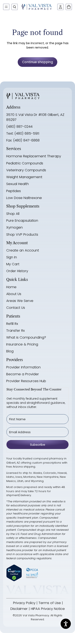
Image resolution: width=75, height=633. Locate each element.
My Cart (12, 264)
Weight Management (24, 177)
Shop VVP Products (22, 234)
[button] (60, 7)
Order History (17, 271)
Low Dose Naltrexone (24, 197)
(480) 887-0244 (19, 126)
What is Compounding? (26, 337)
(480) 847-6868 (26, 140)
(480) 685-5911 (26, 133)
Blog (10, 351)
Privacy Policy (24, 602)
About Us (13, 293)
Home (11, 287)
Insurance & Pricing (22, 344)
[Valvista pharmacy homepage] (23, 96)
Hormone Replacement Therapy (33, 156)
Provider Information (23, 367)
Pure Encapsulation (22, 220)
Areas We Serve (19, 300)
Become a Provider (22, 374)
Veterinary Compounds (26, 170)
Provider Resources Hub (26, 381)
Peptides (13, 191)
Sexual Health (17, 183)
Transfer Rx (15, 330)
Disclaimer (19, 608)
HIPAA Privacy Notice (48, 608)
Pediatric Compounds (24, 163)
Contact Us (15, 307)
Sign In (11, 257)
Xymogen (14, 227)
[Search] (14, 7)
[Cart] (69, 7)
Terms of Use (50, 602)
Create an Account (22, 250)
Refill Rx (12, 323)
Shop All (12, 213)
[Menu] (6, 7)
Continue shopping (37, 62)
